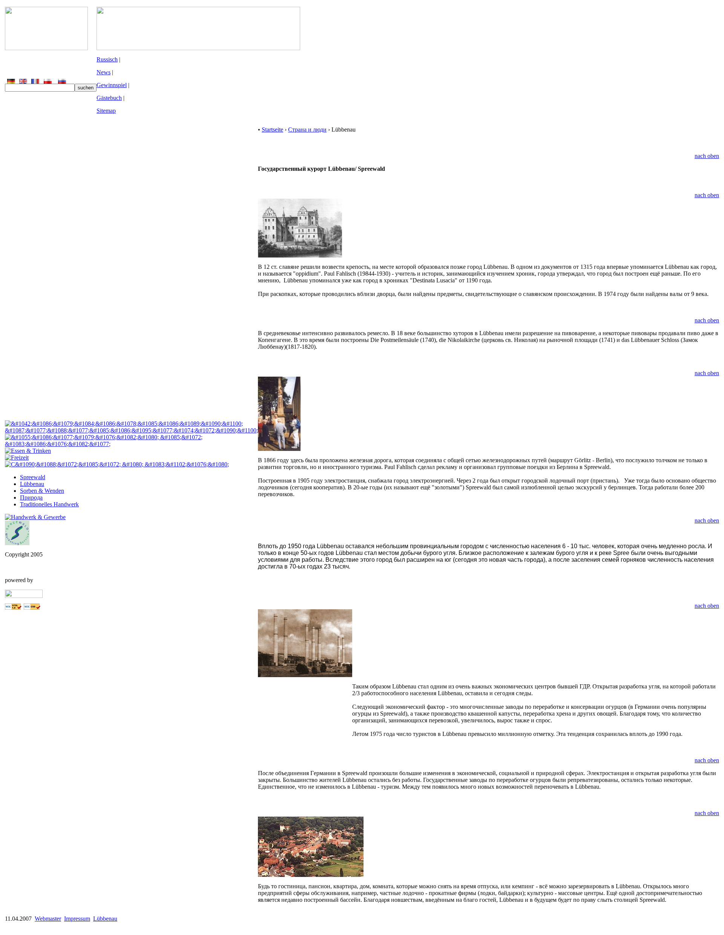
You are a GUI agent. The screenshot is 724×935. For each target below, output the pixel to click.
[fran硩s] (35, 81)
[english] (23, 81)
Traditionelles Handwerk (49, 504)
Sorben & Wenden (42, 490)
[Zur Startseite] (46, 48)
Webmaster (48, 918)
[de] (11, 81)
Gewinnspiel (112, 85)
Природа (31, 497)
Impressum (77, 918)
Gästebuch (109, 98)
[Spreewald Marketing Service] (17, 543)
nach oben (707, 156)
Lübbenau (32, 484)
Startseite (272, 129)
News (103, 72)
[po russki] (62, 81)
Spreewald (32, 477)
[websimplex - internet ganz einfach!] (24, 596)
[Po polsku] (48, 81)
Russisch (107, 59)
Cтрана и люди (307, 129)
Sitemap (106, 110)
